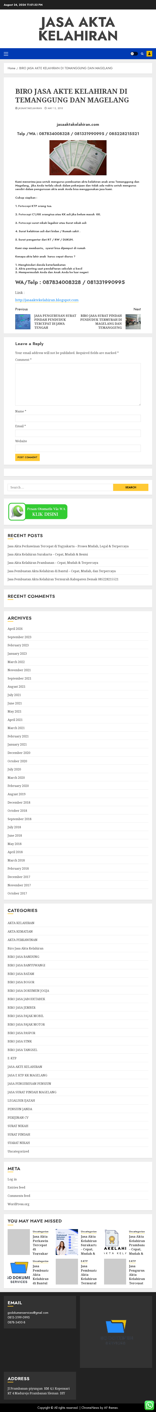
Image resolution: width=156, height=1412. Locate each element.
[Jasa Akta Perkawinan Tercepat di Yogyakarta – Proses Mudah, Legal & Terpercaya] (19, 1242)
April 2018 (15, 852)
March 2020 (16, 778)
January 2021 (17, 744)
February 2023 (18, 645)
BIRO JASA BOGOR (21, 982)
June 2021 (15, 703)
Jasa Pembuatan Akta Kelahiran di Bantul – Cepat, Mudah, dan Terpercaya (62, 571)
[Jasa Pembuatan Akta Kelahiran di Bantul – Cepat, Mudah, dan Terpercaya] (19, 1272)
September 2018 (19, 819)
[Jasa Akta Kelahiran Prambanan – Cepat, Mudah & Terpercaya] (115, 1242)
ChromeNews (90, 1408)
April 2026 (15, 629)
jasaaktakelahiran (30, 108)
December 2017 (19, 877)
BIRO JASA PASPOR (21, 1033)
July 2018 (14, 827)
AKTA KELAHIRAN (21, 923)
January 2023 (17, 653)
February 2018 (18, 868)
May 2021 (14, 711)
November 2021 (19, 670)
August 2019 (16, 794)
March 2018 (16, 860)
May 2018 (14, 844)
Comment (23, 360)
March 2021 (16, 728)
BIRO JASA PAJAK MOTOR (26, 1024)
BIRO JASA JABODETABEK (26, 999)
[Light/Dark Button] (134, 54)
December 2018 (19, 802)
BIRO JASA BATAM (21, 974)
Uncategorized (18, 1151)
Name (20, 411)
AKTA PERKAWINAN (22, 940)
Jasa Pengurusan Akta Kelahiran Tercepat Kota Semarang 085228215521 (139, 1281)
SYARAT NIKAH (19, 1143)
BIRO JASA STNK (20, 1041)
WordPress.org (18, 1204)
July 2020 (14, 769)
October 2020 (17, 761)
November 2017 (19, 885)
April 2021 (15, 720)
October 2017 (17, 893)
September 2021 (19, 678)
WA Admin (149, 54)
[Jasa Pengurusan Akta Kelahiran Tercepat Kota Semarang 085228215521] (115, 1272)
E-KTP (12, 1058)
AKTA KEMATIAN (20, 931)
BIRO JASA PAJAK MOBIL (26, 1016)
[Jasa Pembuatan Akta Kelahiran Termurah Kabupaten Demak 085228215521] (67, 1272)
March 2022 (16, 662)
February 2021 (18, 736)
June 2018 (15, 835)
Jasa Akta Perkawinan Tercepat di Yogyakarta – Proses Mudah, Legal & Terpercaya (68, 546)
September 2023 (19, 637)
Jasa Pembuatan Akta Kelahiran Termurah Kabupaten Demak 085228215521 (63, 579)
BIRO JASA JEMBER (21, 1007)
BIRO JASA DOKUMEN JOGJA (28, 991)
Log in (12, 1179)
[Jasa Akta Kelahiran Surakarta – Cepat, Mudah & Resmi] (67, 1242)
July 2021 (14, 695)
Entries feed (16, 1187)
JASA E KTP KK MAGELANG (27, 1075)
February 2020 (18, 786)
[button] (6, 53)
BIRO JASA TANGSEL (22, 1050)
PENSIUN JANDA (20, 1109)
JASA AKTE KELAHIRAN (25, 1067)
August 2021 (16, 686)
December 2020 (19, 753)
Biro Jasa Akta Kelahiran (25, 948)
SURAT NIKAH (18, 1126)
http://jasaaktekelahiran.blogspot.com (47, 300)
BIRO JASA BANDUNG (23, 957)
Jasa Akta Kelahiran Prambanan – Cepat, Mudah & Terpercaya (53, 563)
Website (21, 441)
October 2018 (17, 811)
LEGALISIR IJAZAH (21, 1100)
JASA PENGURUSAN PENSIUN (29, 1084)
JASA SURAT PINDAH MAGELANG (32, 1092)
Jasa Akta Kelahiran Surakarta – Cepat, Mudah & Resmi (48, 554)
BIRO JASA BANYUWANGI (26, 965)
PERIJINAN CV (18, 1117)
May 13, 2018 (55, 108)
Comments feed (19, 1196)
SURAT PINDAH (19, 1134)
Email (20, 426)
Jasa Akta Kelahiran (78, 29)
